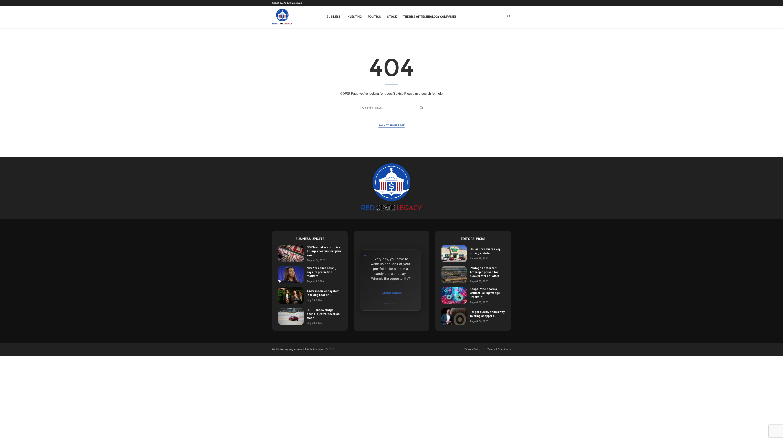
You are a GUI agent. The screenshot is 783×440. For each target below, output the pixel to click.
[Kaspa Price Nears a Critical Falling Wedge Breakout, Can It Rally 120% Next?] (454, 295)
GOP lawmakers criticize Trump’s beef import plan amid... (324, 251)
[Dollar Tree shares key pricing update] (454, 253)
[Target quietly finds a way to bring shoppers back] (454, 316)
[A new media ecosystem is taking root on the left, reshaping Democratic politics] (291, 295)
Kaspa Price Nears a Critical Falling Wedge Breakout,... (485, 293)
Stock (392, 17)
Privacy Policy (472, 349)
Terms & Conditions (499, 349)
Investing (354, 17)
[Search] (509, 17)
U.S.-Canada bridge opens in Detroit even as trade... (323, 314)
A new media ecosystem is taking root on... (323, 293)
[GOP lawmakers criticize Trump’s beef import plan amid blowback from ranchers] (291, 253)
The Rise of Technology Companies (430, 17)
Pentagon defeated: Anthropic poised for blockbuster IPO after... (485, 272)
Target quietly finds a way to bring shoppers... (487, 314)
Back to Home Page (391, 125)
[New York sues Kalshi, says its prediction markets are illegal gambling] (291, 274)
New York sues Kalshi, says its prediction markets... (321, 272)
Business (334, 17)
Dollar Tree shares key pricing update (485, 251)
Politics (374, 17)
